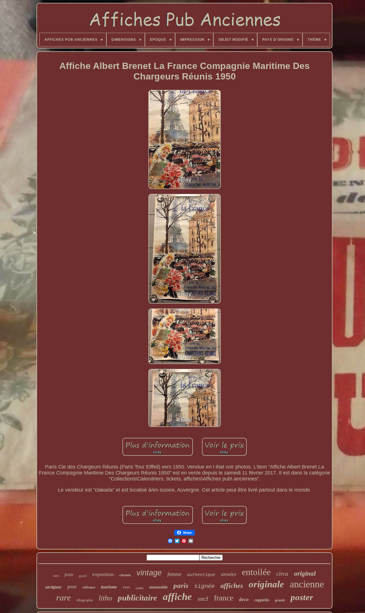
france (223, 597)
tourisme (109, 587)
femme (174, 574)
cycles (139, 588)
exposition (103, 574)
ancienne (307, 584)
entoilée (256, 572)
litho (105, 598)
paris (180, 585)
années (228, 574)
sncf (203, 598)
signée (204, 586)
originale (266, 584)
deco (244, 599)
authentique (201, 575)
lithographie (84, 600)
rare (63, 597)
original (305, 573)
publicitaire (137, 597)
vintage (149, 573)
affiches (231, 585)
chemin (125, 575)
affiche (177, 596)
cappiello (261, 600)
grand (83, 575)
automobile (158, 587)
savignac (53, 587)
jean (68, 574)
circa (282, 573)
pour (72, 586)
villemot (88, 587)
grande (280, 600)
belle (56, 575)
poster (302, 597)
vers (126, 587)
